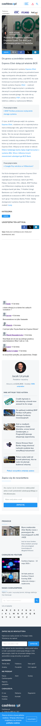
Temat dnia (6, 664)
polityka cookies (13, 723)
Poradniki (18, 667)
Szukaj (30, 676)
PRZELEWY (9, 232)
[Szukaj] (37, 4)
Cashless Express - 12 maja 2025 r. (29, 562)
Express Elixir (31, 69)
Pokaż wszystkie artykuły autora (20, 471)
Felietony (18, 664)
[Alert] (33, 4)
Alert (16, 676)
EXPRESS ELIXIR (18, 232)
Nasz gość (31, 664)
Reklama (18, 693)
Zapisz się (33, 644)
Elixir (12, 63)
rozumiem (31, 719)
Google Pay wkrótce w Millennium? (18, 166)
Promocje (6, 521)
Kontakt (17, 696)
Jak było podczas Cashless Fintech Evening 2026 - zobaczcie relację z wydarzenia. (28, 579)
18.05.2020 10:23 (14, 34)
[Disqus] (20, 268)
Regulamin (31, 693)
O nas (4, 693)
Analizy (4, 667)
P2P (18, 98)
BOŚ (13, 235)
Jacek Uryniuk (14, 32)
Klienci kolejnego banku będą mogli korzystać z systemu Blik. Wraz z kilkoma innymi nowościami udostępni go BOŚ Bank (20, 153)
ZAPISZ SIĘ (20, 505)
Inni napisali (32, 667)
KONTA (6, 52)
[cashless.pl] (9, 4)
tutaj (10, 205)
